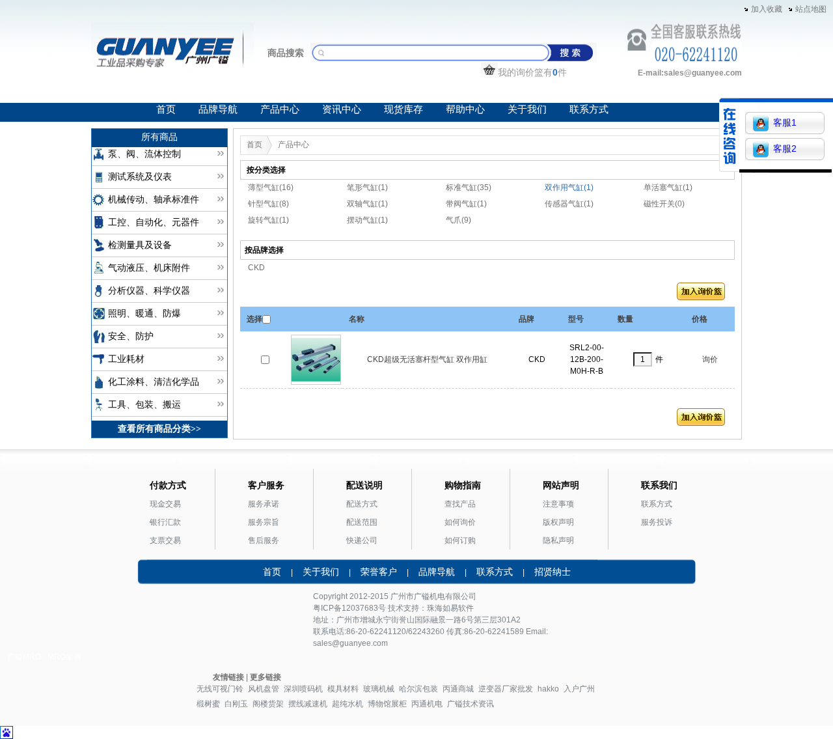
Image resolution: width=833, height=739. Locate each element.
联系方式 (588, 109)
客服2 (785, 148)
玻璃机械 (378, 688)
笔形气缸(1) (367, 187)
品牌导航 (218, 109)
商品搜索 (285, 53)
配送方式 (361, 504)
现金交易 (165, 504)
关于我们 (527, 109)
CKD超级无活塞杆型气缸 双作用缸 (427, 359)
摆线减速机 (307, 703)
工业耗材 (126, 359)
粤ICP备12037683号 (349, 608)
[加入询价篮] (701, 294)
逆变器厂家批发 (505, 688)
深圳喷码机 (303, 688)
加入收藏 (766, 9)
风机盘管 (263, 688)
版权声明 (558, 522)
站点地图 (810, 9)
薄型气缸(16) (271, 187)
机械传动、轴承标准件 (153, 199)
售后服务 (263, 540)
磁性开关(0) (664, 203)
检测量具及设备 (140, 245)
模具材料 (343, 688)
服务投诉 (656, 522)
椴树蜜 (208, 703)
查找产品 (460, 504)
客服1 (785, 122)
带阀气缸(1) (466, 203)
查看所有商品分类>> (159, 429)
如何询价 (460, 522)
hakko (548, 688)
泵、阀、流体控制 (144, 154)
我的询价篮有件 (532, 72)
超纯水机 (347, 703)
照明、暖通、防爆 (144, 313)
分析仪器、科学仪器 (149, 291)
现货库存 (403, 109)
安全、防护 (131, 336)
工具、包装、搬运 (144, 405)
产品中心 (279, 109)
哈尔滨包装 (418, 688)
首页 (166, 109)
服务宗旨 (263, 522)
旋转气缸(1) (268, 220)
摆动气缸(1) (367, 220)
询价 (710, 359)
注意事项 (558, 504)
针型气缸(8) (268, 203)
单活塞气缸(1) (668, 187)
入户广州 (579, 688)
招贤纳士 (552, 571)
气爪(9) (458, 220)
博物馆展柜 (387, 703)
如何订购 (460, 540)
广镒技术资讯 (470, 703)
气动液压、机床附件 (149, 268)
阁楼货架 (268, 703)
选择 (254, 319)
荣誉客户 (379, 571)
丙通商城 (458, 688)
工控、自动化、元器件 (153, 222)
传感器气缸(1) (569, 203)
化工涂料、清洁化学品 (153, 382)
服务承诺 (263, 504)
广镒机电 (429, 596)
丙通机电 (427, 703)
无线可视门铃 (220, 688)
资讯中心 (341, 109)
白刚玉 (236, 703)
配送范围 (361, 522)
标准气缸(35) (468, 187)
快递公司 (361, 540)
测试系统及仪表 (140, 177)
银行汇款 (165, 522)
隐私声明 (558, 540)
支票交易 (165, 540)
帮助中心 (465, 109)
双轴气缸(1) (367, 203)
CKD (256, 267)
